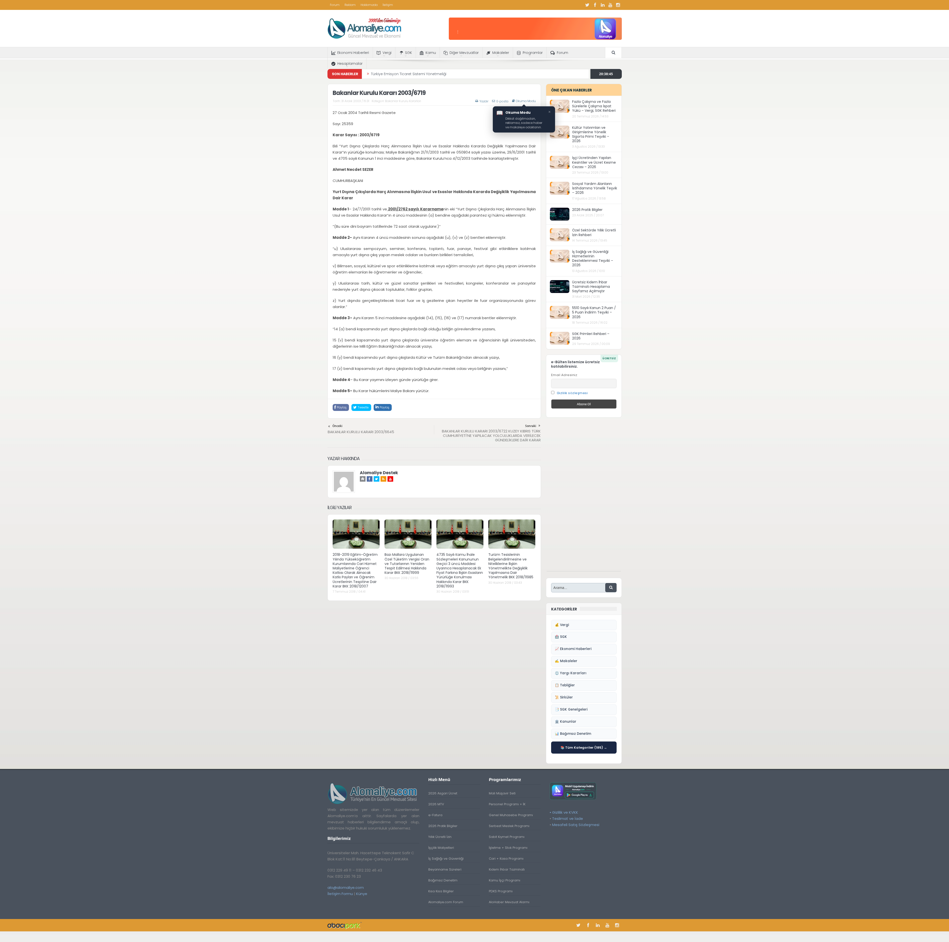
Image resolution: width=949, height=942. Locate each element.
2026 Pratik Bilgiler (587, 209)
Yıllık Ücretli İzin (440, 836)
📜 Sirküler (564, 697)
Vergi (387, 52)
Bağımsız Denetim (442, 880)
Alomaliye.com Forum (445, 902)
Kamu (431, 52)
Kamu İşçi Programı (504, 880)
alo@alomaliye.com (345, 887)
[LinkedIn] (602, 5)
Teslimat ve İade (567, 818)
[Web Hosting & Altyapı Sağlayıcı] (344, 925)
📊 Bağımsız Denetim (573, 733)
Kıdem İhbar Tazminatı (507, 869)
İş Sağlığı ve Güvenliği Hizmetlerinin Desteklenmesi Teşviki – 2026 (592, 258)
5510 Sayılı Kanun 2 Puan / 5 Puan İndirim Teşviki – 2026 (594, 312)
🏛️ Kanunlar (565, 721)
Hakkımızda (369, 5)
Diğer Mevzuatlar (464, 52)
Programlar (533, 52)
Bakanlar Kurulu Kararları (403, 101)
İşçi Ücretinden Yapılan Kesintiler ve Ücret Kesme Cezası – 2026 (594, 162)
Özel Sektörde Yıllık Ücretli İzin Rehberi (594, 232)
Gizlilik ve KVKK (565, 812)
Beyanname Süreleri (444, 869)
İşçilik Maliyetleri (441, 847)
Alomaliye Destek (379, 473)
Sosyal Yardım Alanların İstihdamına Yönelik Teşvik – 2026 (594, 188)
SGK (408, 52)
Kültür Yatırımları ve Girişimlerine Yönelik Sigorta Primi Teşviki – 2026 (590, 134)
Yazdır (483, 101)
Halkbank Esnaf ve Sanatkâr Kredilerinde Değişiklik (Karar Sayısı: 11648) (431, 73)
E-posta (502, 101)
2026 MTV (436, 804)
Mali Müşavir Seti (502, 793)
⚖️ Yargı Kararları (570, 673)
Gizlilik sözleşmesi (572, 393)
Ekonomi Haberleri (353, 52)
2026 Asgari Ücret (442, 793)
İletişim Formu (340, 893)
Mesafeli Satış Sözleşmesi (575, 824)
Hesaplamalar (350, 63)
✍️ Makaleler (566, 661)
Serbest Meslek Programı (509, 826)
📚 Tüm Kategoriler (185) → (584, 747)
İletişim (388, 5)
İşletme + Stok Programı (508, 847)
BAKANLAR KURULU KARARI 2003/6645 (361, 431)
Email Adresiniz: (564, 375)
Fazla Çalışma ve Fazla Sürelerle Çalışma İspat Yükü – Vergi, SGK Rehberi (594, 106)
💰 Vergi (562, 625)
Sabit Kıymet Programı (506, 836)
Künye (361, 893)
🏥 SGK (561, 636)
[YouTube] (610, 5)
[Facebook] (595, 5)
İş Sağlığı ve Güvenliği (446, 858)
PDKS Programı (501, 891)
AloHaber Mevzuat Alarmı (509, 902)
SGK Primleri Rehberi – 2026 (590, 336)
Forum (335, 5)
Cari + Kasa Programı (506, 858)
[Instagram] (618, 5)
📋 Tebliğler (565, 685)
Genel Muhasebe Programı (511, 815)
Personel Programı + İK (507, 804)
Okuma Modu (526, 101)
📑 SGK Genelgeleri (571, 709)
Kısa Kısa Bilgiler (441, 891)
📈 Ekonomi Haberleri (573, 649)
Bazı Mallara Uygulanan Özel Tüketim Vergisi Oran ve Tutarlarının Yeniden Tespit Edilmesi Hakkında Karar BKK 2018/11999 (407, 563)
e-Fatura (435, 815)
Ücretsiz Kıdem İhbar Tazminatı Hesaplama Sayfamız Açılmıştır (591, 286)
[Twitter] (587, 5)
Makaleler (500, 52)
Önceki (337, 426)
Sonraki (530, 426)
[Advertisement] (584, 497)
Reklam (350, 5)
